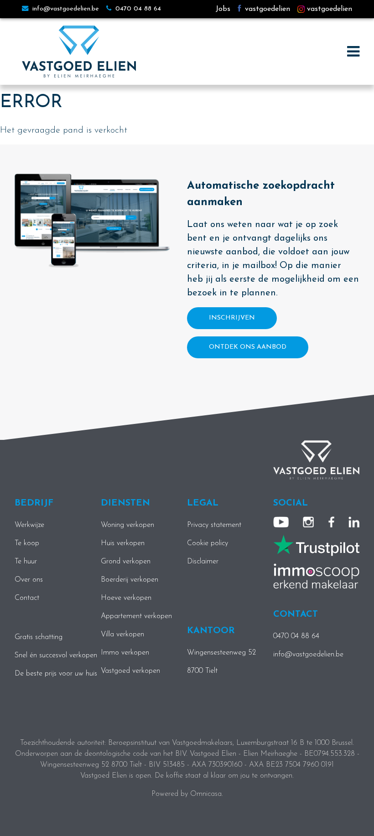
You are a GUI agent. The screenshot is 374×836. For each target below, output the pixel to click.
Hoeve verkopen (126, 598)
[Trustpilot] (316, 544)
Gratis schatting (38, 637)
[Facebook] (331, 521)
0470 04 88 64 (137, 8)
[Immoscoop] (316, 575)
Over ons (29, 579)
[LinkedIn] (353, 521)
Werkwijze (29, 525)
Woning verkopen (127, 525)
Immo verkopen (125, 652)
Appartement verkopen (136, 616)
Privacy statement (214, 525)
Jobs (223, 9)
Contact (27, 598)
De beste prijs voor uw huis (56, 673)
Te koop (27, 543)
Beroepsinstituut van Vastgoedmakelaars (170, 743)
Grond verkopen (126, 561)
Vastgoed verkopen (130, 671)
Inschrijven (232, 318)
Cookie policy (207, 543)
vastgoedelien (266, 9)
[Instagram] (308, 521)
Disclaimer (202, 561)
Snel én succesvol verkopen (56, 655)
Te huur (26, 561)
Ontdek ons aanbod (247, 347)
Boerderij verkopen (129, 579)
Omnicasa (206, 794)
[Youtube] (281, 521)
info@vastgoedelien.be (64, 8)
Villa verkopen (122, 634)
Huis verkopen (123, 543)
